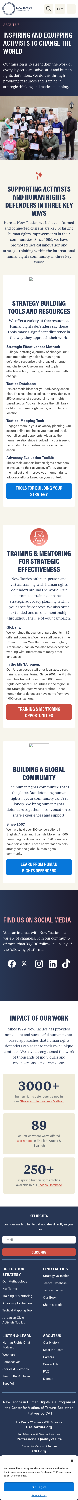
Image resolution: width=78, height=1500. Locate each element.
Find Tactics (55, 1268)
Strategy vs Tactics (56, 1275)
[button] (72, 1460)
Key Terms (9, 1288)
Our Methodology (14, 1281)
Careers (48, 1356)
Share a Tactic (52, 1304)
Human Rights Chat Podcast (16, 1344)
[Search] (48, 9)
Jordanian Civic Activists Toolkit (13, 1320)
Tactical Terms (53, 1290)
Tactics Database (50, 1184)
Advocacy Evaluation (17, 1303)
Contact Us (51, 1364)
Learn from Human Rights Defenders (39, 867)
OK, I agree (39, 1487)
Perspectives (11, 1361)
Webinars (9, 1354)
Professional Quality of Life (39, 1438)
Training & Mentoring (17, 1295)
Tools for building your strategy (39, 491)
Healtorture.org (39, 1426)
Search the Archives (16, 1376)
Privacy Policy (39, 1495)
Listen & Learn (17, 1335)
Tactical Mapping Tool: (25, 420)
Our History (51, 1342)
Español (8, 1383)
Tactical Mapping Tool (17, 1310)
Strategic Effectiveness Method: (33, 346)
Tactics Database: (21, 383)
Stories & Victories (15, 1369)
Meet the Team (53, 1349)
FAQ (46, 1371)
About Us (52, 1335)
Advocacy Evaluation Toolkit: (30, 457)
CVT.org (39, 1450)
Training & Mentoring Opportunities (39, 712)
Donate (48, 1378)
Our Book (49, 1297)
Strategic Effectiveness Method (42, 1101)
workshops (25, 1140)
